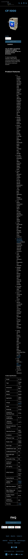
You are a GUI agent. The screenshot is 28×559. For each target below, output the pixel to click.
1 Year (19, 503)
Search (7, 536)
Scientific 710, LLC (11, 551)
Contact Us (19, 536)
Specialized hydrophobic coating (20, 240)
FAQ (13, 517)
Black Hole (10, 542)
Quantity (7, 36)
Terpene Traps (12, 540)
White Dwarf (17, 542)
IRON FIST (5, 540)
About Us (13, 536)
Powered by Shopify (20, 551)
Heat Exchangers (21, 540)
